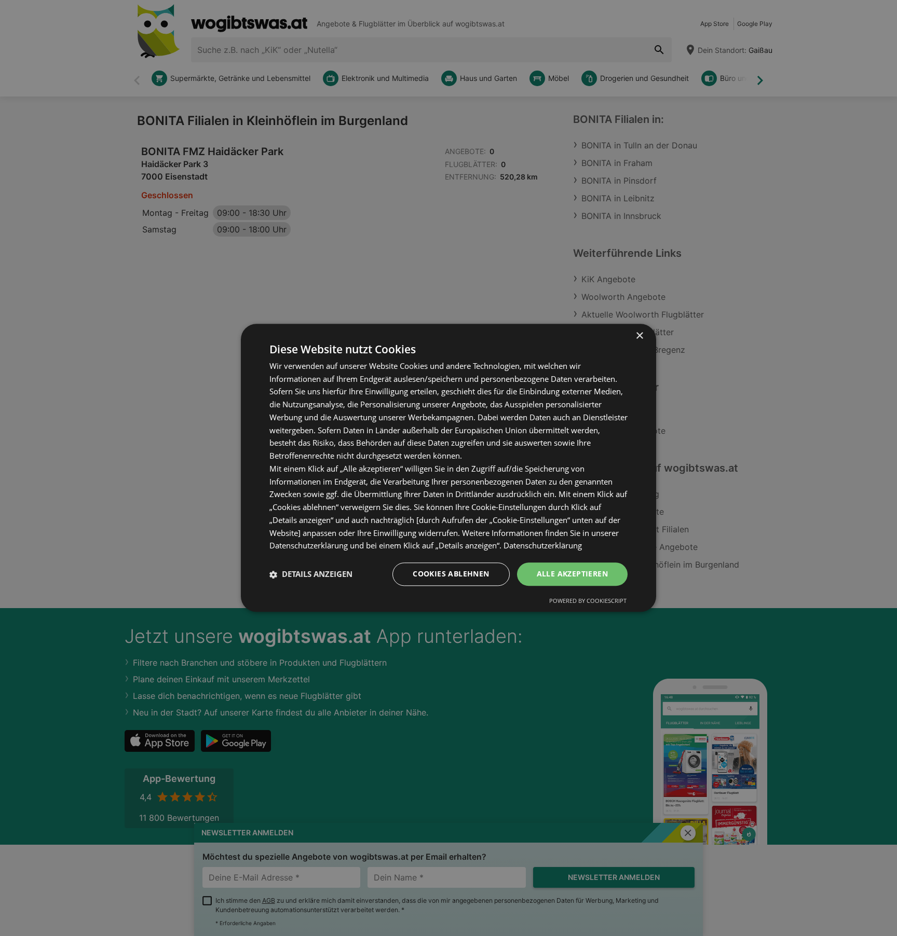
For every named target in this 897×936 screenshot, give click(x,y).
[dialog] (448, 468)
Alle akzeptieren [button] (572, 574)
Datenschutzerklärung (543, 546)
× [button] (639, 336)
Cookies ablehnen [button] (451, 574)
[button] (310, 574)
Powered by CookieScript (588, 601)
